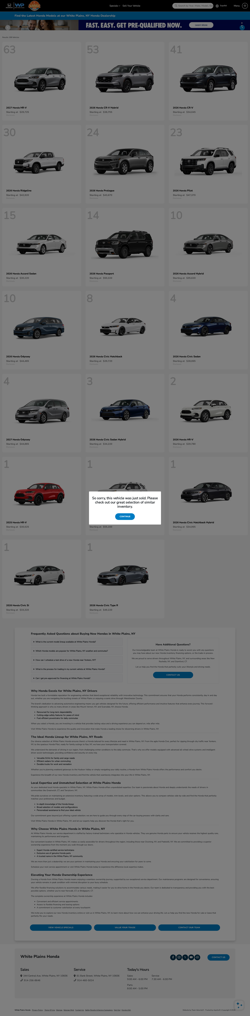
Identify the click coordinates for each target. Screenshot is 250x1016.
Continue (125, 516)
